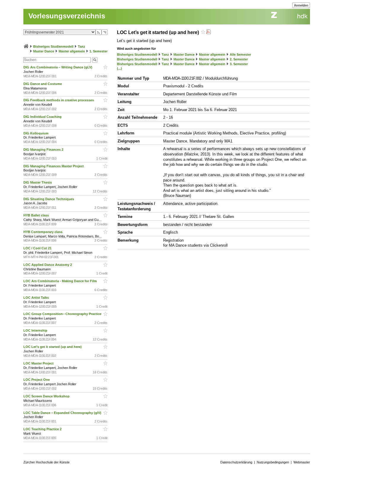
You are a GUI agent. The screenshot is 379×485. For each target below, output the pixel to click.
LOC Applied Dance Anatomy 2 (48, 264)
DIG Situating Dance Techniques (49, 199)
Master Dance (43, 51)
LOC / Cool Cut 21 (37, 248)
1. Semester (98, 51)
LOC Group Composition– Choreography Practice (62, 314)
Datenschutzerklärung (236, 462)
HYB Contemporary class (43, 232)
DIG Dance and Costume (43, 84)
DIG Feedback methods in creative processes (59, 100)
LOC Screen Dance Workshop (46, 396)
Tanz (81, 46)
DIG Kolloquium (36, 133)
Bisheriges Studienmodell (53, 46)
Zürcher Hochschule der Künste (46, 462)
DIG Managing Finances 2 (43, 149)
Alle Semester (240, 54)
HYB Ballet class (36, 215)
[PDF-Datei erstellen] (208, 32)
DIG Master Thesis (38, 182)
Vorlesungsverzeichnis (66, 16)
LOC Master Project (38, 363)
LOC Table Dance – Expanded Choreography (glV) (62, 413)
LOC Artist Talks (36, 297)
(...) (119, 68)
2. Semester (239, 59)
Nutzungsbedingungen (273, 462)
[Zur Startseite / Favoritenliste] (26, 46)
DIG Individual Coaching (42, 116)
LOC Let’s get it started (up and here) (53, 347)
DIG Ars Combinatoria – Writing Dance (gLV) (58, 67)
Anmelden (301, 5)
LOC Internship (35, 330)
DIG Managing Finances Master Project (54, 166)
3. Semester (239, 64)
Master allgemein (72, 51)
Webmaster (301, 462)
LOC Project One (37, 379)
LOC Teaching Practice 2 (42, 429)
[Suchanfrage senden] (94, 60)
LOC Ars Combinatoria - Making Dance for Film (60, 281)
